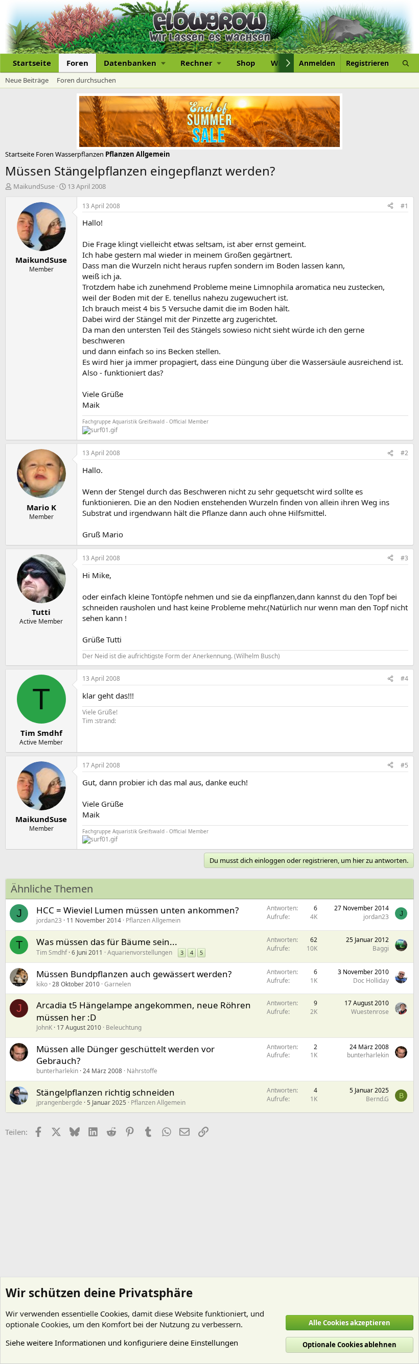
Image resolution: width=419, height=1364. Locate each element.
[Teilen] (390, 206)
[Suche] (406, 63)
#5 (404, 765)
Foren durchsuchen (86, 80)
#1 (404, 206)
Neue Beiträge (27, 80)
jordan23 (49, 920)
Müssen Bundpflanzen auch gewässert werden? (133, 974)
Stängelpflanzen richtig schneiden (105, 1092)
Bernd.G (377, 1099)
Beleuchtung (124, 1027)
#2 (404, 453)
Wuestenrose (370, 1011)
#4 (404, 678)
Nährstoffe (142, 1071)
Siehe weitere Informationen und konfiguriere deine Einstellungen (122, 1342)
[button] (134, 63)
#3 (404, 558)
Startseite (32, 63)
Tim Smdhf (51, 952)
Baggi (381, 948)
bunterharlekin (57, 1071)
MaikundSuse (34, 186)
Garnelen (117, 984)
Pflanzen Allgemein (153, 920)
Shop (246, 63)
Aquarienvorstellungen (139, 952)
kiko (42, 984)
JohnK (44, 1027)
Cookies (114, 1313)
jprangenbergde (59, 1102)
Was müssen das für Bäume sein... (106, 942)
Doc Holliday (371, 980)
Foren (77, 63)
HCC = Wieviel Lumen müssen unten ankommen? (137, 910)
